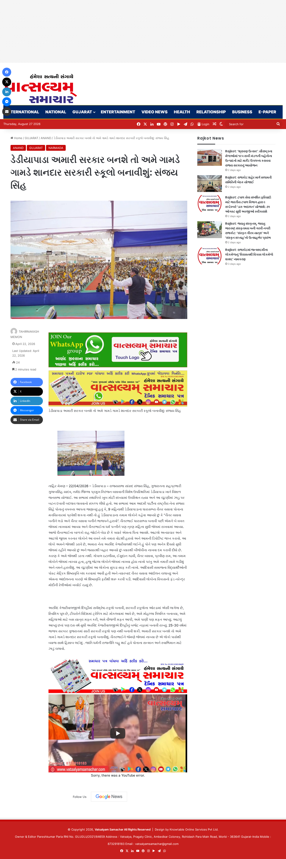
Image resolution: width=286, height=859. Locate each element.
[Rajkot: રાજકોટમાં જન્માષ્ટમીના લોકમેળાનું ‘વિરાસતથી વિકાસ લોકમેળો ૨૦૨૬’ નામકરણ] (209, 256)
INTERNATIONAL (22, 112)
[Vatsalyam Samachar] (40, 88)
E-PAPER (267, 112)
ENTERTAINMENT (118, 112)
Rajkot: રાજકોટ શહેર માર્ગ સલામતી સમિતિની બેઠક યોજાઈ (248, 179)
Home (17, 138)
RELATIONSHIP (211, 112)
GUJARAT (82, 112)
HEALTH (182, 112)
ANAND (46, 138)
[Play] (117, 733)
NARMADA (55, 148)
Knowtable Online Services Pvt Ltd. (194, 829)
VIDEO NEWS (154, 112)
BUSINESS (242, 112)
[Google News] (109, 797)
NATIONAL (55, 112)
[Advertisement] (134, 31)
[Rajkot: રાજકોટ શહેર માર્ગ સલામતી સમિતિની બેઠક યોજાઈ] (209, 183)
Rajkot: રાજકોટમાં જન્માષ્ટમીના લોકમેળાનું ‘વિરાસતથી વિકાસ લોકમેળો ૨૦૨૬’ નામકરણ (249, 254)
